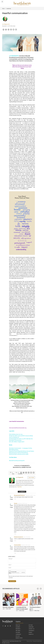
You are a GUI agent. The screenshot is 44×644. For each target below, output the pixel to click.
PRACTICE (18, 625)
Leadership (8, 8)
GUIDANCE (18, 626)
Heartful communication (15, 13)
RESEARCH (18, 628)
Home (3, 8)
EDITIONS (31, 625)
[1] (3, 626)
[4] (10, 626)
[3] (8, 626)
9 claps (13, 473)
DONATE (30, 632)
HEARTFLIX (31, 634)
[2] (5, 626)
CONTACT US (31, 628)
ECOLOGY (18, 636)
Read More (19, 486)
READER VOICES (19, 637)
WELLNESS (18, 630)
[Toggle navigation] (2, 1)
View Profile (31, 477)
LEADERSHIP (18, 634)
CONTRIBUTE (31, 630)
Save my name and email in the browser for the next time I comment (21, 577)
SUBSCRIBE (31, 626)
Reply (15, 533)
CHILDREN (18, 632)
